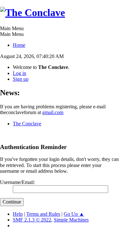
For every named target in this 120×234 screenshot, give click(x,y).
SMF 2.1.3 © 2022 (32, 219)
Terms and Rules (43, 214)
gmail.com (52, 112)
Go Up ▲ (74, 214)
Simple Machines (71, 219)
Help (18, 214)
